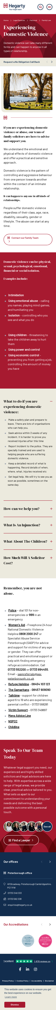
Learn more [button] (11, 997)
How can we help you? (21, 508)
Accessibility (36, 981)
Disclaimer (49, 981)
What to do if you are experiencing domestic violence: (22, 406)
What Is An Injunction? (22, 525)
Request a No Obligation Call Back (22, 61)
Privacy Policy (8, 981)
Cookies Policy (23, 981)
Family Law (46, 20)
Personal (33, 20)
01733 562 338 (15, 898)
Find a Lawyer (21, 840)
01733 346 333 (15, 892)
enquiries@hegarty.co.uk (20, 904)
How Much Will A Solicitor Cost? (24, 560)
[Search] (40, 7)
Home (6, 20)
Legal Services (19, 20)
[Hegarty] (14, 7)
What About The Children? (25, 541)
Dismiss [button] (15, 1004)
